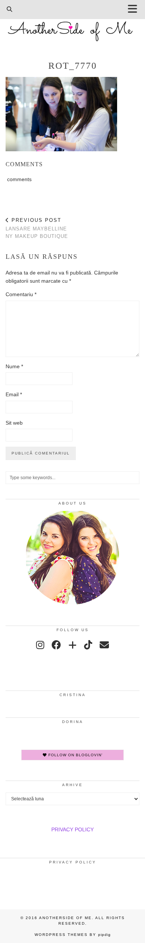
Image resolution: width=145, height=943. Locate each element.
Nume (14, 366)
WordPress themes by (73, 935)
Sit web (14, 423)
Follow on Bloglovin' (75, 755)
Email (14, 394)
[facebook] (56, 645)
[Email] (104, 645)
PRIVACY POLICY (72, 829)
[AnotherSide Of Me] (72, 27)
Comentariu (21, 294)
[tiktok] (88, 645)
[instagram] (40, 645)
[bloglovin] (72, 645)
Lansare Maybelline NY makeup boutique (37, 228)
